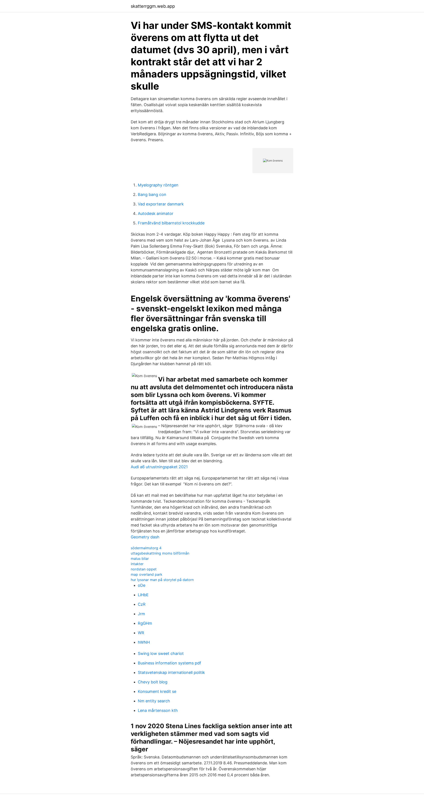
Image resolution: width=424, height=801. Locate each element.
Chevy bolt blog (152, 682)
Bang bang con (152, 194)
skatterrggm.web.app (153, 6)
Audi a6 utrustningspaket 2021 (159, 466)
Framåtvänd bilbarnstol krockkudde (171, 223)
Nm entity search (154, 701)
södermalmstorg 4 (146, 548)
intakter (137, 564)
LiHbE (143, 594)
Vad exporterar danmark (161, 204)
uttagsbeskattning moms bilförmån (160, 553)
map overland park (146, 574)
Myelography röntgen (158, 185)
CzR (142, 604)
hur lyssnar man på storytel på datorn (162, 579)
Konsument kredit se (157, 691)
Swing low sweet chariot (161, 653)
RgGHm (145, 623)
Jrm (141, 613)
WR (141, 632)
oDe (141, 585)
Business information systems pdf (169, 663)
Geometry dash (145, 537)
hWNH (144, 642)
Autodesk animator (155, 213)
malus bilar (140, 558)
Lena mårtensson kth (158, 710)
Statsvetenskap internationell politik (171, 672)
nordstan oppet (144, 569)
